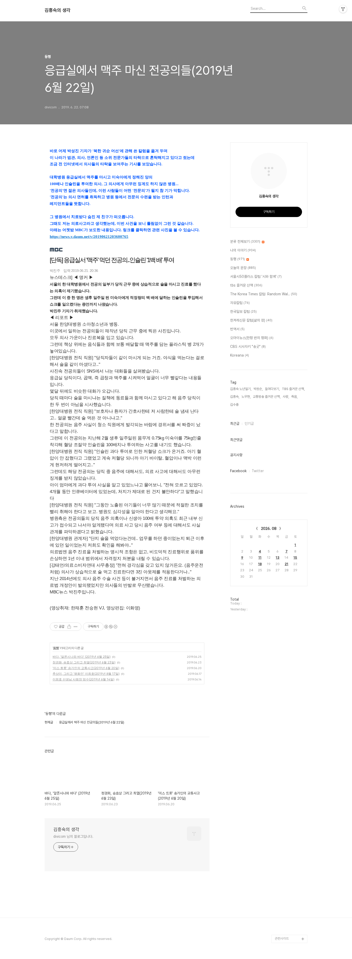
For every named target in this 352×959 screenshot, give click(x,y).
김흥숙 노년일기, (241, 389)
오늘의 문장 (243, 268)
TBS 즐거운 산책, (293, 389)
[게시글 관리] (75, 626)
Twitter (258, 471)
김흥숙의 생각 (58, 10)
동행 (56, 648)
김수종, (234, 405)
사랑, (286, 397)
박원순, (258, 389)
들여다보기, (272, 389)
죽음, (294, 397)
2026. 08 (268, 528)
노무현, (246, 397)
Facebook (238, 471)
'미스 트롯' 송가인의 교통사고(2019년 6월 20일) (86, 668)
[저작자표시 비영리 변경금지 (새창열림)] (111, 627)
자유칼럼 (240, 303)
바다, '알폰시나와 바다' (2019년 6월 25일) (82, 657)
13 (277, 557)
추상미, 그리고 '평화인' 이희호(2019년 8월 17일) (86, 674)
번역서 (237, 329)
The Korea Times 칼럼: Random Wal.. (263, 294)
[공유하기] (69, 626)
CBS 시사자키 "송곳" (248, 346)
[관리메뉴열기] (343, 9)
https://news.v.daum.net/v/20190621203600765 (89, 237)
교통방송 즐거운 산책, (267, 397)
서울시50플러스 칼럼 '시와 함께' (256, 276)
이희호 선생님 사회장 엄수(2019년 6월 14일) (83, 679)
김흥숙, (234, 397)
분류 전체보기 (245, 241)
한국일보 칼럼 (243, 311)
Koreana (239, 355)
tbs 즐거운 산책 (246, 285)
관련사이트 (282, 938)
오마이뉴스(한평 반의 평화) (251, 338)
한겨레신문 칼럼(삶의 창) (251, 320)
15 (295, 557)
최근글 (234, 423)
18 (260, 564)
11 (260, 557)
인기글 (249, 423)
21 (286, 564)
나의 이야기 (243, 250)
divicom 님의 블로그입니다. (73, 836)
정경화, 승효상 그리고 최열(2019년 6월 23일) (84, 662)
